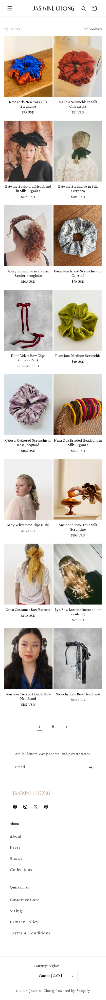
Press (15, 847)
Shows (16, 858)
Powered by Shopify (72, 991)
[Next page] (66, 727)
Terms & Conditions (30, 933)
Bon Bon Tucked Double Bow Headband (28, 696)
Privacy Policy (24, 922)
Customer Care (24, 900)
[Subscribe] (90, 767)
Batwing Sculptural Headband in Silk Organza (28, 189)
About (15, 836)
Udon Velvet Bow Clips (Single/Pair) (28, 358)
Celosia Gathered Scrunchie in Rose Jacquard (28, 443)
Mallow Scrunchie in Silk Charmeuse (78, 104)
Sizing (16, 911)
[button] (9, 8)
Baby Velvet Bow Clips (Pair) (28, 525)
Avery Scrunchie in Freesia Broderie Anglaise (28, 273)
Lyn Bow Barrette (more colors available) (78, 612)
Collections (21, 870)
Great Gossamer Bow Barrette (28, 610)
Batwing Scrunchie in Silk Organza (78, 189)
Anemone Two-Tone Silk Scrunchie (78, 527)
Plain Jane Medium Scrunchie (78, 356)
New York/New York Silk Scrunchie (28, 104)
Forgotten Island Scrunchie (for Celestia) (78, 273)
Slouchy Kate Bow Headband (78, 694)
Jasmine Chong (41, 991)
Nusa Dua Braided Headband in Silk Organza (78, 443)
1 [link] (39, 727)
